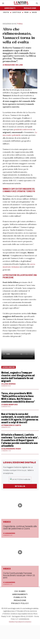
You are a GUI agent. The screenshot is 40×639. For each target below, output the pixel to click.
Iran (26, 12)
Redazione (30, 8)
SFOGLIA (20, 486)
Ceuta (6, 12)
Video (7, 522)
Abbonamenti (20, 594)
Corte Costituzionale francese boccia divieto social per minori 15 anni (19, 575)
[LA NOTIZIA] (21, 3)
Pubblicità (20, 597)
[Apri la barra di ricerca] (37, 3)
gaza (34, 12)
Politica (19, 24)
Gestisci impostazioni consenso (20, 622)
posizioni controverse (23, 129)
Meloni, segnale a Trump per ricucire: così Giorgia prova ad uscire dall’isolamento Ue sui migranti (18, 376)
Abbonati (10, 8)
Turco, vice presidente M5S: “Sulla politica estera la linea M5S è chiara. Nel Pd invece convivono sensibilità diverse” (18, 397)
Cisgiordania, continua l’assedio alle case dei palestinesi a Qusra (20, 527)
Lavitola (16, 12)
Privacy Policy (20, 603)
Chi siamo (20, 591)
